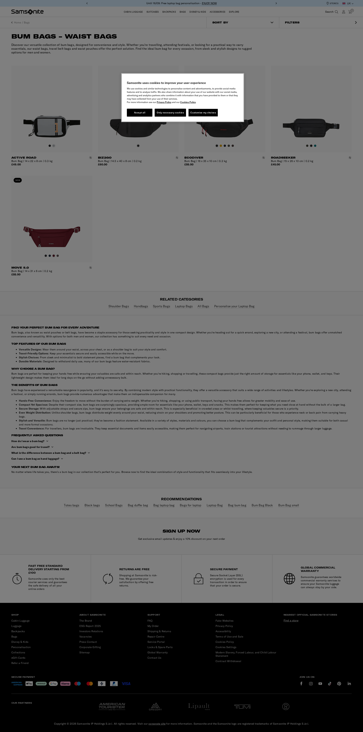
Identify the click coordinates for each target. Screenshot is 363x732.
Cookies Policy (188, 102)
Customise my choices (203, 112)
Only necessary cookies (170, 112)
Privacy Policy (164, 102)
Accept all (139, 112)
